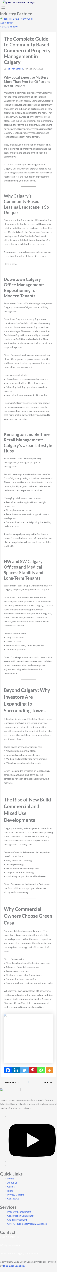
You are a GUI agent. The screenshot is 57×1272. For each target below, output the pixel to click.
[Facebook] (8, 1070)
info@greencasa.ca (10, 1245)
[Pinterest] (33, 1070)
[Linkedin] (16, 1070)
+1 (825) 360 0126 (9, 1236)
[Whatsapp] (41, 1070)
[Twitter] (24, 1070)
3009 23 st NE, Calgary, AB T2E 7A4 (19, 1253)
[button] (28, 7)
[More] (49, 1070)
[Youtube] (32, 1161)
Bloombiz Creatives (14, 1265)
